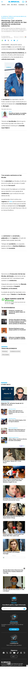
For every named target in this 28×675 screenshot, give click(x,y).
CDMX (8, 4)
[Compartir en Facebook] (5, 40)
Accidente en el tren (15, 351)
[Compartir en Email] (14, 40)
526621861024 (14, 623)
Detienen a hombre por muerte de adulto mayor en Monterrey (17, 312)
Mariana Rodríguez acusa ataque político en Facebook (17, 329)
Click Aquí (14, 629)
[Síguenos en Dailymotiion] (24, 653)
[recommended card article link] (4, 114)
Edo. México (14, 4)
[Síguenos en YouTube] (14, 653)
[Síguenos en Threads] (21, 653)
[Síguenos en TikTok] (17, 653)
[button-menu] (2, 1)
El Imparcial (4, 16)
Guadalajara (21, 4)
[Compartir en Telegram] (11, 40)
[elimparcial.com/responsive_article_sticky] (27, 666)
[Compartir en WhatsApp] (2, 40)
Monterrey (11, 18)
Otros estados (5, 354)
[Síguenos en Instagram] (10, 653)
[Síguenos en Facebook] (4, 653)
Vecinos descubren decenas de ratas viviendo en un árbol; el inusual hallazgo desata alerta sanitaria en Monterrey (17, 321)
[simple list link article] (14, 394)
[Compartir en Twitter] (8, 40)
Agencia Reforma (6, 36)
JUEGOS (4, 4)
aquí (12, 303)
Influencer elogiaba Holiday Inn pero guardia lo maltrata (17, 338)
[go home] (14, 662)
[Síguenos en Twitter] (7, 653)
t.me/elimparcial (14, 643)
